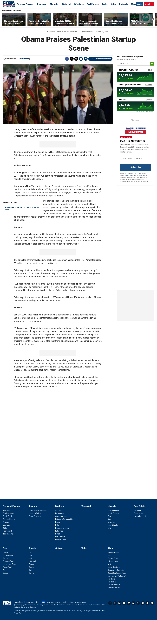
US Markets (59, 513)
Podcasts (123, 4)
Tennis (31, 573)
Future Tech (7, 567)
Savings (6, 522)
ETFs (57, 525)
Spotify (147, 603)
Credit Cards (8, 516)
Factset (76, 605)
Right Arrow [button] (152, 19)
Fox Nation (112, 582)
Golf (30, 570)
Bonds (57, 522)
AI (4, 570)
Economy (41, 4)
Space (5, 573)
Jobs (109, 555)
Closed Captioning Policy (117, 573)
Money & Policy (35, 513)
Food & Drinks (113, 525)
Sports (32, 548)
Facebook (67, 59)
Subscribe (136, 167)
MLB (31, 558)
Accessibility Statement (117, 576)
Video (113, 4)
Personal (137, 510)
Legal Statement (31, 607)
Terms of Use (140, 175)
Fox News (111, 579)
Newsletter (143, 603)
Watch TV (149, 4)
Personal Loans (9, 519)
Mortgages (7, 510)
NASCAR (32, 561)
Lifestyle (78, 4)
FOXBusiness (23, 59)
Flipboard (129, 603)
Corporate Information (116, 570)
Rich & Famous (113, 513)
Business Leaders (62, 528)
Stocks (58, 510)
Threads (76, 59)
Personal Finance (25, 4)
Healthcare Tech (9, 564)
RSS (138, 603)
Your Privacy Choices (53, 602)
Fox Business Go (114, 585)
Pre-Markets (60, 537)
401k (5, 528)
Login (139, 4)
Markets (54, 4)
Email (86, 59)
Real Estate (92, 4)
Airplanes (111, 522)
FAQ (109, 564)
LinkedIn (133, 603)
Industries (59, 531)
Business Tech (8, 561)
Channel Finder (113, 552)
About (111, 548)
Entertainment (113, 510)
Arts (109, 528)
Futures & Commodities (64, 519)
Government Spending (37, 510)
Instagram (119, 603)
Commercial (138, 513)
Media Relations (114, 567)
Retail (57, 534)
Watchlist (66, 4)
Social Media (8, 555)
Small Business (35, 516)
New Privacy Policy (32, 602)
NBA (31, 555)
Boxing (31, 564)
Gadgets (6, 558)
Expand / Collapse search (133, 4)
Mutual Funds (60, 540)
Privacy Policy (128, 175)
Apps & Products (114, 588)
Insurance (7, 525)
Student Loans (8, 513)
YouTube (124, 603)
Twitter (72, 59)
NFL (30, 552)
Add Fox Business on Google (101, 59)
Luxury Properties (140, 516)
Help (64, 602)
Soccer (31, 567)
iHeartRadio (152, 603)
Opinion (59, 548)
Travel (110, 516)
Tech (104, 4)
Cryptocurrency (61, 516)
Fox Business (9, 4)
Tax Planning (8, 534)
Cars (109, 519)
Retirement (7, 531)
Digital (5, 552)
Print (81, 59)
